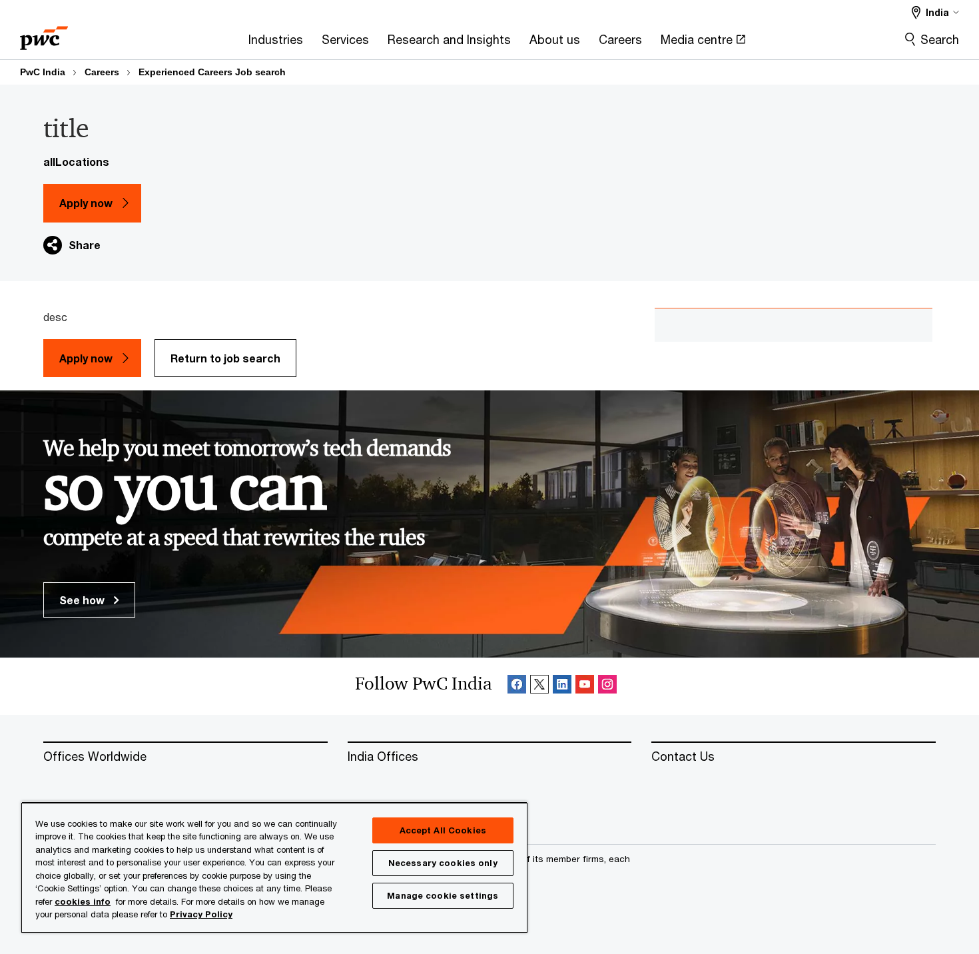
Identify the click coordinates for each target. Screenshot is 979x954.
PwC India (42, 72)
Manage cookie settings (442, 895)
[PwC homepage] (44, 33)
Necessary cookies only (442, 862)
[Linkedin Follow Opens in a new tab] (562, 686)
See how (83, 600)
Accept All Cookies (443, 830)
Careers (102, 72)
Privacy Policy (201, 914)
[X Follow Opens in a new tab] (539, 686)
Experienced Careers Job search (212, 72)
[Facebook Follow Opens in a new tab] (516, 686)
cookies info (83, 901)
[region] (274, 867)
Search (939, 39)
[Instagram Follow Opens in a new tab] (607, 686)
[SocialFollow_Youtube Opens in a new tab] (584, 686)
